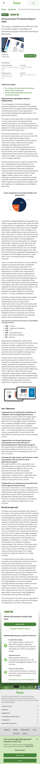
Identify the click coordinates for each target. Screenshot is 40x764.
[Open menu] (3, 3)
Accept (20, 760)
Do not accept (20, 755)
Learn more (29, 746)
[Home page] (20, 692)
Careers (24, 733)
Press (34, 729)
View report (29, 56)
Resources (12, 9)
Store (33, 3)
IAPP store (16, 733)
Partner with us (25, 729)
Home (3, 9)
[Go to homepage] (17, 2)
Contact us (7, 729)
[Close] (37, 739)
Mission (15, 729)
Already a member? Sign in (20, 629)
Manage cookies (20, 750)
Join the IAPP (20, 624)
